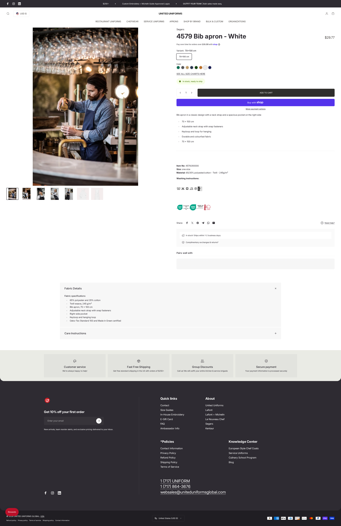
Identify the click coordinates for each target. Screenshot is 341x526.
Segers (180, 29)
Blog (231, 462)
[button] (178, 67)
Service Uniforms (238, 453)
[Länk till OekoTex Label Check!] (196, 207)
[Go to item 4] (55, 194)
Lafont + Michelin (214, 414)
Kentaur (209, 428)
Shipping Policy (168, 462)
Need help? (330, 223)
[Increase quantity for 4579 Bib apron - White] (192, 93)
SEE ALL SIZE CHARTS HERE (190, 73)
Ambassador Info (169, 428)
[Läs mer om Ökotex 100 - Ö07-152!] (183, 207)
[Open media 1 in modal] (85, 107)
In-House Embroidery (172, 414)
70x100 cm (184, 56)
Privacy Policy (168, 453)
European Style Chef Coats (244, 448)
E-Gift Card (166, 419)
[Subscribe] (99, 421)
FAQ (162, 423)
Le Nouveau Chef (214, 419)
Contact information (62, 520)
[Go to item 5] (69, 194)
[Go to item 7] (97, 194)
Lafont (208, 410)
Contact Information (171, 448)
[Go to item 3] (41, 194)
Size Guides (166, 410)
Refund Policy (168, 457)
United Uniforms (214, 405)
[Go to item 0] (12, 194)
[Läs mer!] (200, 188)
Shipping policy (48, 520)
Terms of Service (169, 466)
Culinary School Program (242, 457)
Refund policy (11, 520)
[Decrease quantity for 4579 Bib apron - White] (180, 93)
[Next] (157, 113)
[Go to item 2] (27, 194)
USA (42, 516)
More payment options (255, 109)
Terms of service (35, 520)
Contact (164, 405)
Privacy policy (23, 520)
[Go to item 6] (83, 194)
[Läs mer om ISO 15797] (209, 207)
